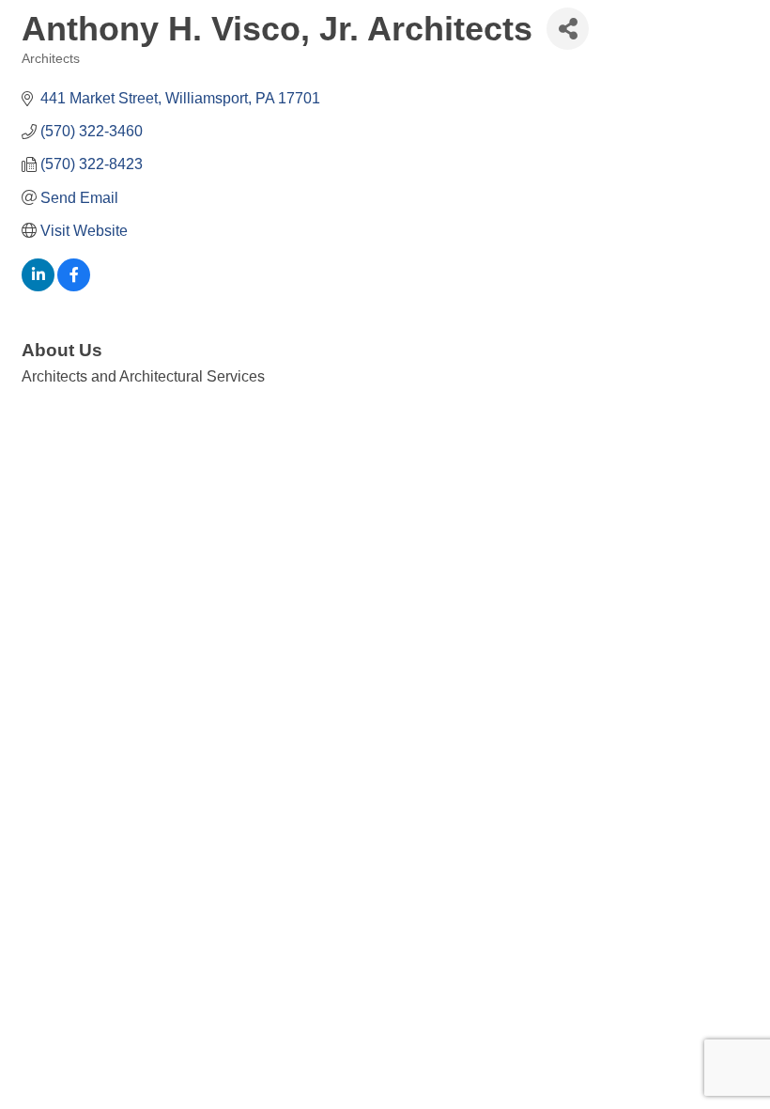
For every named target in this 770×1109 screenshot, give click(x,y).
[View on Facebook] (73, 286)
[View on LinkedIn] (38, 286)
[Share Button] (568, 29)
